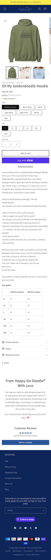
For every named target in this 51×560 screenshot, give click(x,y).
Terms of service (40, 551)
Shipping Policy (11, 472)
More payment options (25, 166)
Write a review (25, 442)
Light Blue (8, 113)
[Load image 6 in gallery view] (25, 73)
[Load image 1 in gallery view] (12, 73)
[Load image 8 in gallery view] (39, 73)
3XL (5, 134)
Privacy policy (28, 551)
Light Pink (23, 113)
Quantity (5, 139)
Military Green (10, 107)
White (36, 113)
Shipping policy (19, 555)
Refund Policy (10, 467)
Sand (40, 107)
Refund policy (17, 551)
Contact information (33, 555)
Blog (7, 489)
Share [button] (6, 363)
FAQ (6, 461)
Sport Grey (27, 107)
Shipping (4, 95)
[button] (5, 9)
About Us (8, 484)
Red (6, 118)
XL (28, 128)
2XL (36, 128)
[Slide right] (48, 73)
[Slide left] (2, 73)
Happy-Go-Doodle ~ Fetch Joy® (24, 548)
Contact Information (13, 478)
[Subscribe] (43, 510)
